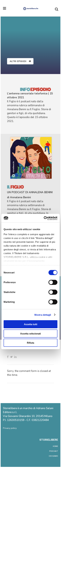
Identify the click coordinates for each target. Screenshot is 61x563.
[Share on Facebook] (8, 356)
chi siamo (53, 456)
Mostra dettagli (42, 314)
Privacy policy (10, 428)
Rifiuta (30, 342)
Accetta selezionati (30, 333)
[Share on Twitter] (11, 356)
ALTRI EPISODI (18, 61)
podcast (53, 451)
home (55, 446)
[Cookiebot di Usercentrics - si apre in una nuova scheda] (43, 218)
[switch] (52, 282)
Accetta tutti (30, 324)
